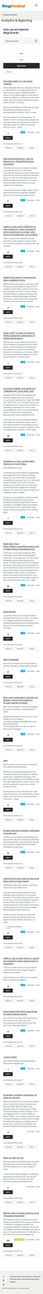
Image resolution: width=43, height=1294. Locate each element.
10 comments (30, 1239)
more (20, 127)
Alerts (38, 132)
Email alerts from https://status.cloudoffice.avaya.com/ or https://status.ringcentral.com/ (21, 546)
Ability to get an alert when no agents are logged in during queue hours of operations (21, 961)
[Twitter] (4, 1280)
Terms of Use (13, 1276)
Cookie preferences (27, 1276)
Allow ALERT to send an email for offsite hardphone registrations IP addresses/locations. (19, 336)
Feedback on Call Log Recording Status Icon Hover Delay (19, 462)
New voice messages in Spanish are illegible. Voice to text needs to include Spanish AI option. (20, 700)
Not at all (10, 148)
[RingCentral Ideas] (13, 6)
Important (21, 148)
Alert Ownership (11, 659)
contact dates (10, 1057)
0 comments (31, 132)
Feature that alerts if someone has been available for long (19, 278)
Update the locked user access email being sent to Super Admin (21, 880)
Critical (33, 148)
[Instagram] (4, 1284)
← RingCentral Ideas (9, 15)
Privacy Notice (35, 1279)
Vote (8, 138)
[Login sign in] (36, 5)
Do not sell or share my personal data (20, 1279)
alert (5, 760)
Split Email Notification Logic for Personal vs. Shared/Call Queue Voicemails (18, 161)
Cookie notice (36, 1276)
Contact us (13, 1281)
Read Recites (9, 611)
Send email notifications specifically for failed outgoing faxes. (20, 1012)
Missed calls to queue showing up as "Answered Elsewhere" (21, 1214)
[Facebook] (4, 1276)
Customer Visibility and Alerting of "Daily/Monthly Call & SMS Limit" (19, 390)
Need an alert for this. (13, 1158)
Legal (19, 1276)
